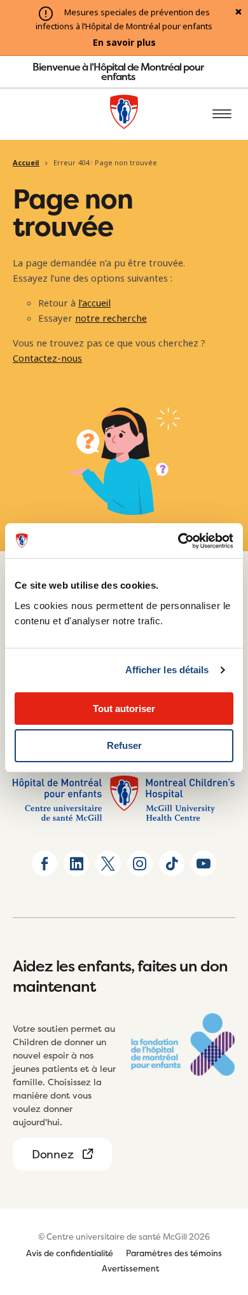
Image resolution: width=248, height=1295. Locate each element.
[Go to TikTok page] (171, 863)
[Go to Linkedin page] (76, 863)
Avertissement (130, 1268)
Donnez (52, 1154)
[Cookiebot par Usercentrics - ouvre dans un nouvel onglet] (178, 541)
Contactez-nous (47, 359)
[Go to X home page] (108, 863)
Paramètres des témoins (174, 1253)
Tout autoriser (124, 708)
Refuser (124, 745)
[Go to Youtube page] (203, 863)
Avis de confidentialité (69, 1253)
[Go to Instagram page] (140, 863)
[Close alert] (238, 13)
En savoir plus (124, 42)
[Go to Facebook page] (44, 863)
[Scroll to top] (222, 1212)
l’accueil (94, 303)
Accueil (26, 163)
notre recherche (111, 318)
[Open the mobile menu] (222, 114)
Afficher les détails (167, 669)
